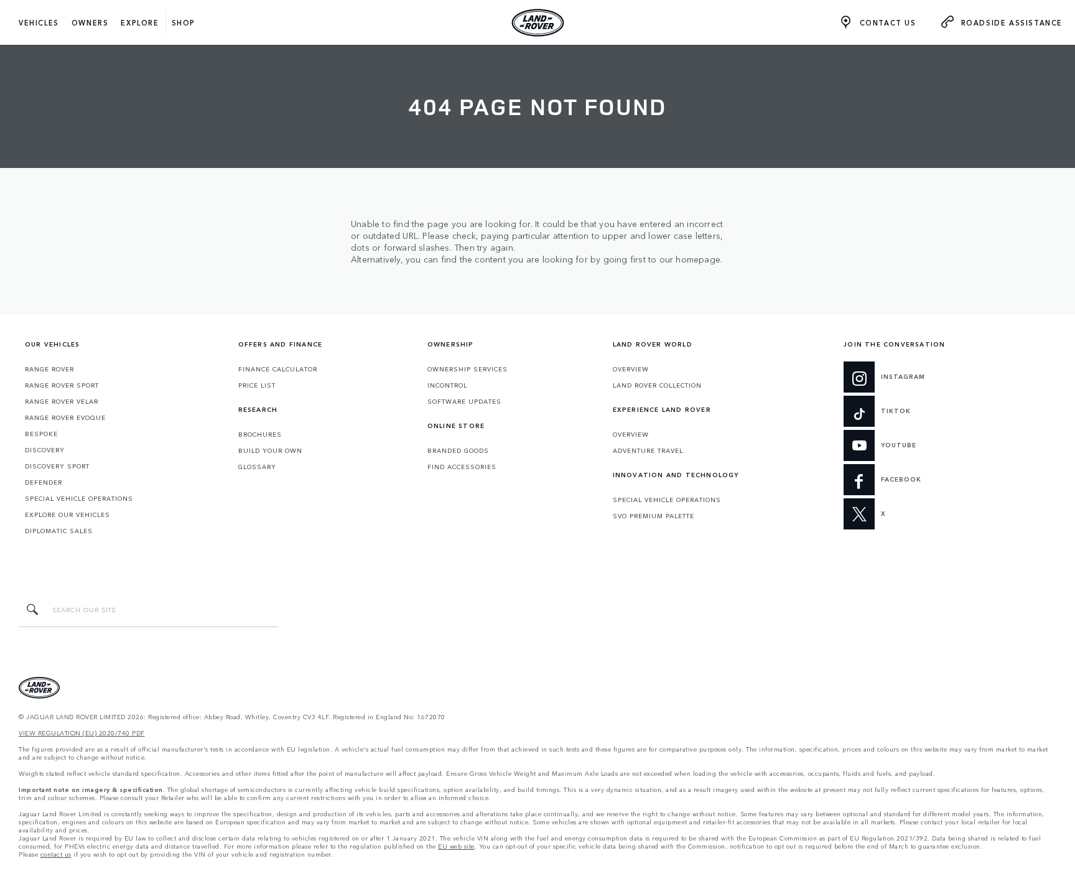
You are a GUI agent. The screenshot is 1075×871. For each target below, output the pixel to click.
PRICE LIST (257, 385)
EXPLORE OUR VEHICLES (67, 514)
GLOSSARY (257, 466)
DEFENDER (43, 482)
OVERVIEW (631, 369)
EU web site (456, 846)
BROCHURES (260, 434)
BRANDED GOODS (458, 450)
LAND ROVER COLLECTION (657, 385)
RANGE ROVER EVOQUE (65, 417)
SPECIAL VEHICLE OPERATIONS (79, 498)
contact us (56, 854)
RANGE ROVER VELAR (61, 401)
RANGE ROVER (49, 369)
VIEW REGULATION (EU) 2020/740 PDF (82, 733)
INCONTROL (447, 385)
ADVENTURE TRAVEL (648, 450)
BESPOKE (41, 433)
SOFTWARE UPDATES (464, 401)
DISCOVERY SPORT (57, 466)
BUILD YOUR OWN (270, 450)
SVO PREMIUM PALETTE (653, 515)
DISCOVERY (45, 449)
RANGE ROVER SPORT (62, 385)
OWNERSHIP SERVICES (467, 369)
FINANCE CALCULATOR (277, 369)
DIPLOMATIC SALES (59, 530)
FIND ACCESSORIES (461, 466)
